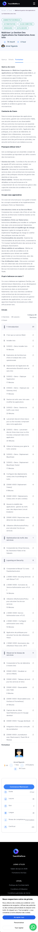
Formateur (19, 59)
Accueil (4, 10)
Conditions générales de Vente (19, 893)
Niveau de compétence (17, 819)
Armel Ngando (12, 46)
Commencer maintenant (19, 787)
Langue (11, 812)
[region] (19, 914)
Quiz (10, 805)
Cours (10, 10)
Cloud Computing (26, 24)
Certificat (12, 826)
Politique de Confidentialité (19, 885)
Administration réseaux (11, 20)
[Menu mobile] (34, 3)
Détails (11, 59)
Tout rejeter (19, 928)
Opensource (8, 28)
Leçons (11, 798)
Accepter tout (19, 917)
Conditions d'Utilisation (19, 889)
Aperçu (4, 59)
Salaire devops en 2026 (19, 869)
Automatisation (9, 24)
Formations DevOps (19, 873)
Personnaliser (19, 922)
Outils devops (22, 28)
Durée (11, 791)
